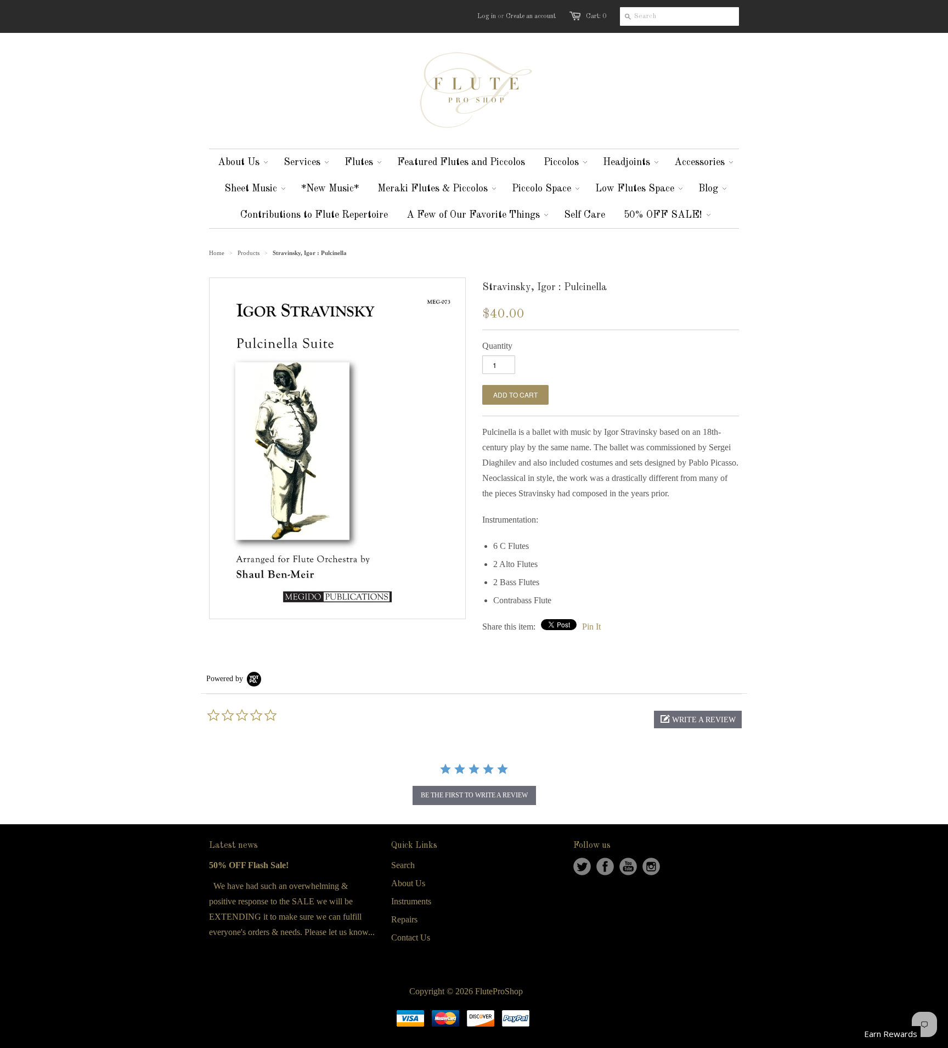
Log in (486, 16)
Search (403, 865)
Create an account (531, 16)
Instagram (651, 866)
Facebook (605, 866)
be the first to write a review (474, 795)
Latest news (233, 845)
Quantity (497, 345)
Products (248, 253)
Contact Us (410, 937)
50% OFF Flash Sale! (249, 865)
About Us (408, 883)
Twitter (582, 866)
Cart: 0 (596, 16)
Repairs (404, 919)
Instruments (411, 901)
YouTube (628, 866)
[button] (698, 719)
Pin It (591, 626)
